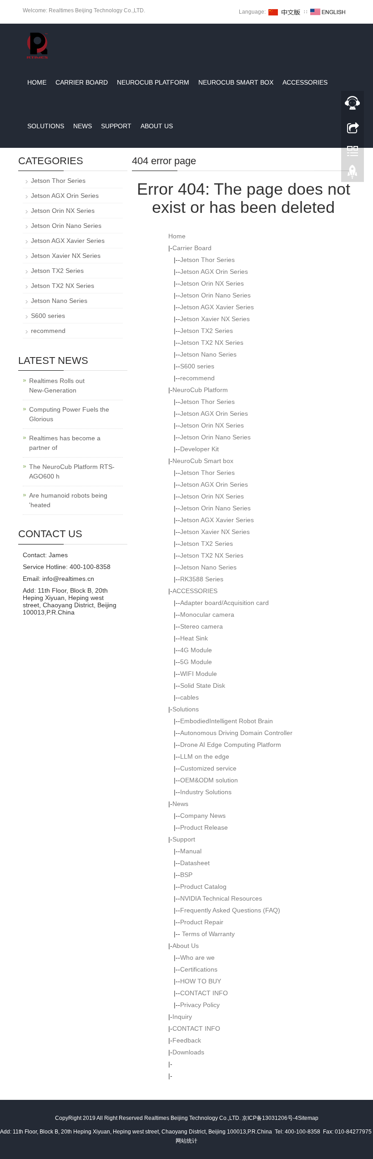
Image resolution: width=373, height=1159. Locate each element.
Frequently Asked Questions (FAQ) (230, 910)
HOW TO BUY (200, 981)
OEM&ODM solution (209, 780)
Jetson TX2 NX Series (211, 342)
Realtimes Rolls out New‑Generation (57, 385)
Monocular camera (207, 614)
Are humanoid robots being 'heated (68, 500)
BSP (186, 874)
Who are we (197, 957)
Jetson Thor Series (207, 259)
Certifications (198, 969)
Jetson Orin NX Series (212, 283)
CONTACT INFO (204, 993)
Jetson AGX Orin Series (214, 271)
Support (116, 126)
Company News (203, 815)
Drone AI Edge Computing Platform (230, 744)
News (82, 126)
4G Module (196, 650)
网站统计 (186, 1141)
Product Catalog (203, 886)
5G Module (196, 661)
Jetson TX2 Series (206, 330)
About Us (157, 126)
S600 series (197, 366)
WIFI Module (198, 673)
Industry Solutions (206, 792)
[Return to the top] (352, 174)
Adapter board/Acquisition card (224, 602)
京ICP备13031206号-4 (270, 1118)
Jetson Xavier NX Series (215, 319)
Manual (191, 851)
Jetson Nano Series (208, 354)
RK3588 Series (201, 579)
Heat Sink (194, 638)
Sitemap (308, 1118)
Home (36, 82)
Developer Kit (199, 449)
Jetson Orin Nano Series (215, 295)
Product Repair (201, 922)
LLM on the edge (204, 756)
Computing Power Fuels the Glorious (69, 414)
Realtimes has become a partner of (65, 442)
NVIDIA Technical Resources (221, 898)
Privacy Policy (200, 1004)
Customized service (208, 768)
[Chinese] (284, 12)
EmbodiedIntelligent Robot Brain (226, 721)
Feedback (186, 1040)
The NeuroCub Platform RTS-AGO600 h (72, 471)
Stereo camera (201, 626)
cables (189, 697)
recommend (197, 378)
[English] (328, 12)
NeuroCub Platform (153, 82)
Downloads (188, 1052)
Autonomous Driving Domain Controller (236, 732)
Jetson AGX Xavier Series (217, 307)
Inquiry (182, 1016)
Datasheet (195, 863)
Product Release (204, 827)
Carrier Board (81, 82)
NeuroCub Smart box (235, 82)
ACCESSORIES (305, 82)
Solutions (45, 126)
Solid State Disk (202, 685)
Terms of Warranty (207, 933)
